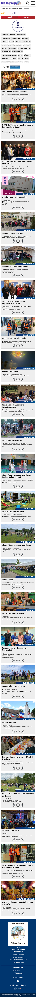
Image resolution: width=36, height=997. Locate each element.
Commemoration (9, 722)
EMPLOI (11, 41)
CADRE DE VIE (6, 38)
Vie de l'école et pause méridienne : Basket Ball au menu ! (17, 476)
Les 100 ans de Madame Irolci (14, 92)
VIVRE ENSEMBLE (17, 62)
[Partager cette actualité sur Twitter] (22, 99)
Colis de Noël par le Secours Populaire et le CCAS (14, 302)
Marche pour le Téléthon (12, 233)
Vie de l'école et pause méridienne (16, 545)
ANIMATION (5, 35)
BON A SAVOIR (21, 35)
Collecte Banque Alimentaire (14, 338)
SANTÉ (20, 55)
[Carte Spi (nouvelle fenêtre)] (19, 989)
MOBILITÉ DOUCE (17, 52)
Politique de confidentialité (26, 994)
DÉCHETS (4, 41)
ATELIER (12, 35)
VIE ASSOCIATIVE (23, 58)
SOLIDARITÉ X (15, 67)
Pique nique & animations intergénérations (13, 406)
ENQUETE (18, 41)
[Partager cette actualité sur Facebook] (18, 99)
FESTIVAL (4, 48)
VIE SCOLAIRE (6, 62)
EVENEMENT (18, 45)
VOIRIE (26, 62)
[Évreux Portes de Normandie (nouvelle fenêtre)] (15, 989)
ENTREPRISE (27, 41)
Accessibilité (18, 996)
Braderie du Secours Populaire (15, 267)
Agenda (16, 972)
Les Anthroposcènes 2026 (13, 613)
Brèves (26, 17)
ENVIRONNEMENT (7, 45)
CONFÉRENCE (16, 38)
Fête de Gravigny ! (10, 371)
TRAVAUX (14, 58)
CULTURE (25, 38)
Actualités (9, 17)
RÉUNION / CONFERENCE (9, 55)
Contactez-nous (18, 973)
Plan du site (5, 994)
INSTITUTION (12, 48)
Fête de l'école (8, 580)
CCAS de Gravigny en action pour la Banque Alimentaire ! (17, 126)
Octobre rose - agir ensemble (14, 197)
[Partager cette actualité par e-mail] (13, 99)
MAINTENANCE (6, 52)
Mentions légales (13, 994)
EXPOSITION (26, 45)
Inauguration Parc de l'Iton (13, 686)
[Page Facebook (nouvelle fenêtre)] (18, 981)
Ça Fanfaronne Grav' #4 (12, 440)
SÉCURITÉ (27, 55)
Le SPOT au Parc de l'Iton (13, 512)
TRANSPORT (5, 58)
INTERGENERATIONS (24, 48)
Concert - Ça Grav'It (10, 831)
